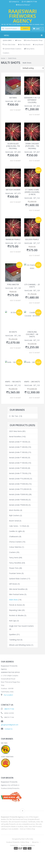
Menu (6, 35)
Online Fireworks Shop (34, 40)
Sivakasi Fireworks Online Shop (17, 842)
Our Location (8, 695)
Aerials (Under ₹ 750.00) (18, 473)
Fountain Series (15, 573)
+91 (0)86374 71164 (30, 1)
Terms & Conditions (28, 845)
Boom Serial (14, 521)
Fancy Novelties (15, 563)
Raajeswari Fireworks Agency (22, 16)
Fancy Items (30, 49)
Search (25, 28)
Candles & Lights (15, 531)
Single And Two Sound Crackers (21, 626)
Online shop (30, 829)
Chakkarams (14, 536)
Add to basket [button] (15, 110)
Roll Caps (12, 621)
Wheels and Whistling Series (20, 645)
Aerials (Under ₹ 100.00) (18, 442)
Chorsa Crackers (15, 542)
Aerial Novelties (15, 436)
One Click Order (9, 44)
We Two (15, 416)
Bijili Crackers (14, 515)
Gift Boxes (13, 584)
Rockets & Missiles (16, 615)
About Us (35, 842)
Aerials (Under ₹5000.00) (18, 505)
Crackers (6, 53)
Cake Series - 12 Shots (18, 526)
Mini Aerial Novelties (17, 589)
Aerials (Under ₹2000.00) (18, 494)
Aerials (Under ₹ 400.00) (18, 457)
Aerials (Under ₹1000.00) (18, 484)
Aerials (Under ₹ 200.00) (18, 447)
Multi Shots (13, 599)
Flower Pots (13, 568)
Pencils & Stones (15, 605)
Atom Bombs (14, 510)
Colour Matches (15, 547)
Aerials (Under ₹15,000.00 (19, 489)
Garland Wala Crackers (12, 49)
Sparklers (12, 634)
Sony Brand (38, 44)
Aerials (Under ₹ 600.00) (18, 468)
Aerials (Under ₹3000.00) (18, 500)
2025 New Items (15, 431)
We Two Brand (24, 44)
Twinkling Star (14, 640)
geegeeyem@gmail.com (9, 725)
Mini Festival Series (16, 594)
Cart (39, 29)
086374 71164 (9, 709)
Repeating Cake (15, 610)
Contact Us (15, 1)
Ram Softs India (27, 839)
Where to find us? (23, 5)
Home (19, 40)
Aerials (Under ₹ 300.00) (18, 452)
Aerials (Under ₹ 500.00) (18, 463)
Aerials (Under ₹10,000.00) (19, 478)
